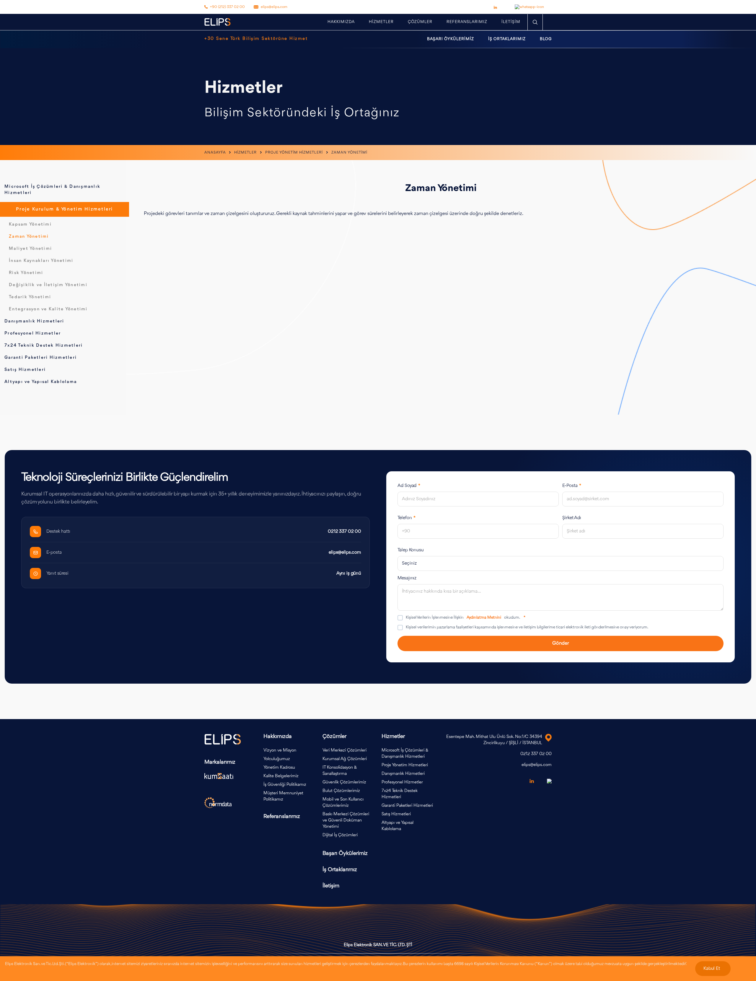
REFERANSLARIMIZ (467, 22)
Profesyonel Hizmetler (32, 333)
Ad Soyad (408, 485)
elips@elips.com (274, 7)
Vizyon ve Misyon (279, 750)
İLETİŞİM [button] (510, 22)
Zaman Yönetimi (29, 236)
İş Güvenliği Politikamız (284, 785)
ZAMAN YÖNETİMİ (349, 152)
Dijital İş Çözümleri (340, 835)
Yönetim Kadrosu (279, 767)
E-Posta (571, 485)
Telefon (406, 518)
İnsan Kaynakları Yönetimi (41, 261)
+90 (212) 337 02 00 (227, 7)
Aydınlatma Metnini (484, 617)
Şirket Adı (571, 518)
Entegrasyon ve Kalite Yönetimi (48, 309)
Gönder (560, 643)
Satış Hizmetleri (25, 370)
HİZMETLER (381, 22)
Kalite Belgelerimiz (281, 776)
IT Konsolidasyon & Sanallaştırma (339, 770)
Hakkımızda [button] (341, 22)
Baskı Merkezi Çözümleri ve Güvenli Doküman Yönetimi (345, 820)
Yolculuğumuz (276, 759)
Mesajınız (406, 578)
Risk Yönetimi (26, 273)
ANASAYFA (215, 152)
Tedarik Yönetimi (30, 297)
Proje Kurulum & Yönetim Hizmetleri (64, 209)
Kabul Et (711, 968)
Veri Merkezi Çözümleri (344, 750)
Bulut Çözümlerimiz (341, 791)
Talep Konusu (410, 550)
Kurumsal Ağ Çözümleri (344, 759)
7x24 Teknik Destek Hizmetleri (43, 345)
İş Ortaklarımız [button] (507, 39)
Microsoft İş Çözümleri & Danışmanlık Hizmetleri (405, 753)
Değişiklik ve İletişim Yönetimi (48, 285)
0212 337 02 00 (344, 531)
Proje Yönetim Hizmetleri (405, 765)
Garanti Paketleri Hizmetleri (40, 358)
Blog (546, 39)
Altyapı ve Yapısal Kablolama (40, 382)
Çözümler (420, 22)
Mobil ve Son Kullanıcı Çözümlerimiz (343, 802)
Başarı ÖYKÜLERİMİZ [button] (450, 39)
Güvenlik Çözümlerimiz (344, 782)
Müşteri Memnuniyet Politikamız (283, 796)
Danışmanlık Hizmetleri (34, 321)
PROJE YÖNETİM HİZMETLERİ (294, 152)
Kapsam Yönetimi (30, 224)
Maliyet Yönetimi (30, 249)
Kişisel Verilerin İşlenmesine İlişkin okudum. (465, 617)
